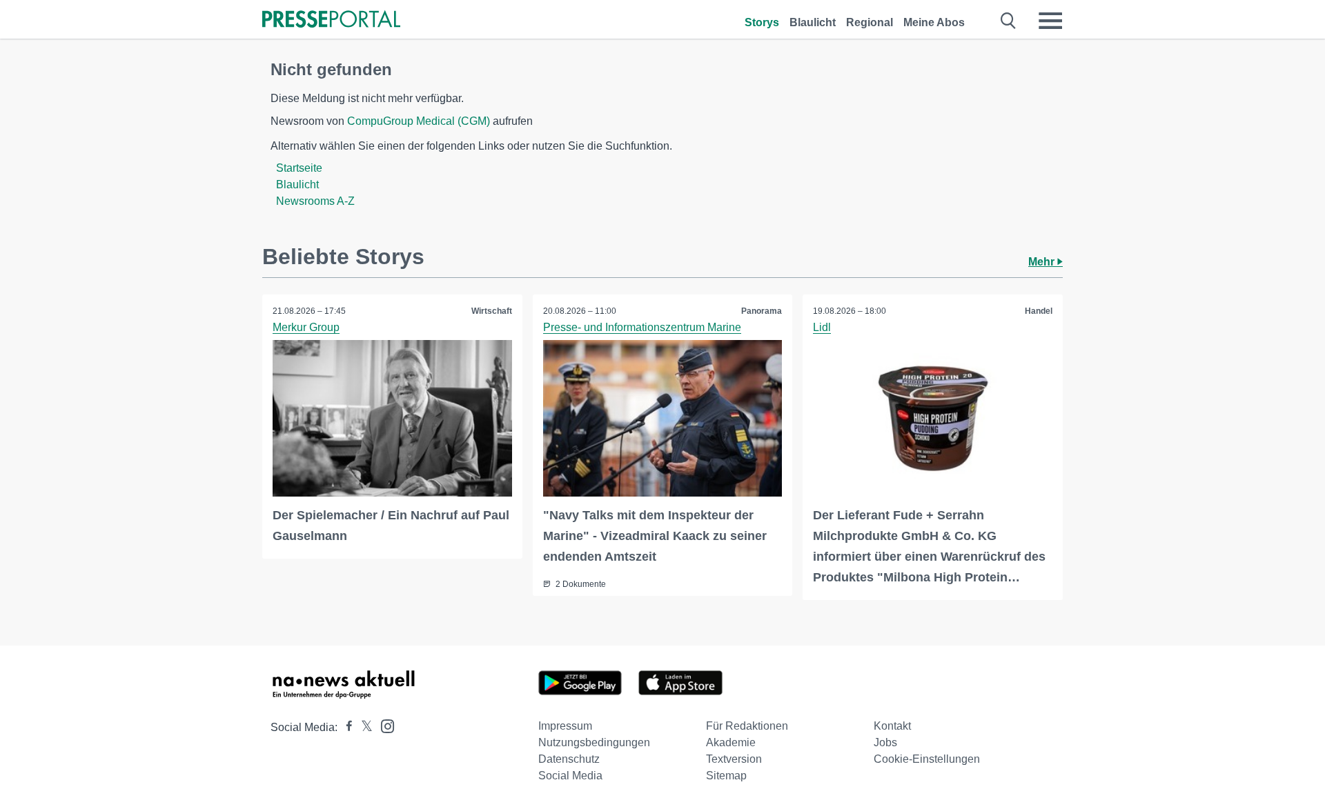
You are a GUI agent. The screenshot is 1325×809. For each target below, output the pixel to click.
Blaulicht (812, 22)
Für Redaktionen (747, 726)
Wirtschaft (491, 311)
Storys (762, 22)
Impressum (565, 726)
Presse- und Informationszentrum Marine (642, 327)
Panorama (761, 311)
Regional (869, 22)
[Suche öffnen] (1008, 20)
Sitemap (726, 775)
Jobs (885, 742)
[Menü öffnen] (1050, 20)
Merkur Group (306, 327)
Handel (1038, 311)
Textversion (734, 759)
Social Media (570, 775)
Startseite (299, 168)
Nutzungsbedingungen (594, 742)
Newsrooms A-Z (315, 201)
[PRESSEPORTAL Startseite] (331, 20)
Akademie (731, 742)
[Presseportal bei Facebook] (345, 727)
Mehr (1042, 262)
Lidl (822, 327)
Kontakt (892, 726)
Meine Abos (934, 22)
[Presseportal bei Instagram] (383, 725)
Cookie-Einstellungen (927, 759)
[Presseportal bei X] (363, 727)
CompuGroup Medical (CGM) (418, 121)
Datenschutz (569, 759)
